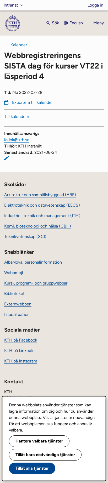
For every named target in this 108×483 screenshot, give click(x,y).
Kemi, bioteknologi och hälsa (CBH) (37, 226)
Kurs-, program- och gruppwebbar (35, 283)
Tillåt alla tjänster (32, 468)
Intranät (11, 5)
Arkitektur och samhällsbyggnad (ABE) (40, 194)
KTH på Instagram (20, 361)
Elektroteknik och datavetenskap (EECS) (42, 205)
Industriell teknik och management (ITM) (42, 215)
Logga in (95, 5)
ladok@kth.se (16, 139)
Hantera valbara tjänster (39, 441)
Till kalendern (16, 116)
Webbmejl (13, 272)
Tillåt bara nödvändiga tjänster (45, 454)
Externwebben (17, 304)
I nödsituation (17, 314)
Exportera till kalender (32, 102)
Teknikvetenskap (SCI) (25, 236)
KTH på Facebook (20, 340)
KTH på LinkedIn (19, 350)
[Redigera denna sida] (6, 158)
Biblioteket (14, 293)
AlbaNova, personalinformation (33, 262)
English (76, 22)
